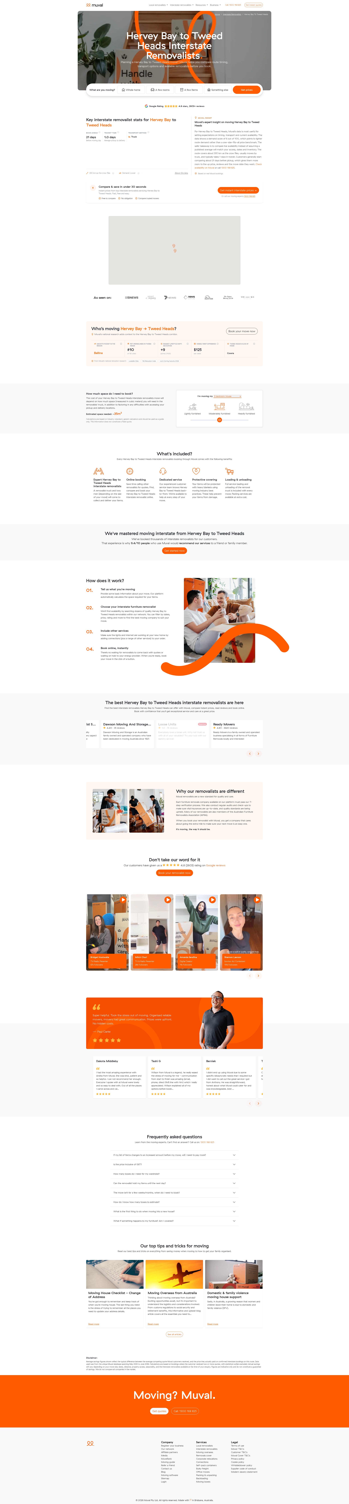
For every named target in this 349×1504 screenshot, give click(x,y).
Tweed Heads (99, 124)
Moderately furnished (219, 413)
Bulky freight (202, 1468)
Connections (202, 1462)
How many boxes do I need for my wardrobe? (136, 1173)
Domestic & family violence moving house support (228, 1295)
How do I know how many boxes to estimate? (136, 1202)
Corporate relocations (206, 1458)
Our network (167, 1449)
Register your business (172, 1445)
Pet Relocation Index (149, 361)
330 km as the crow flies (99, 173)
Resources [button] (201, 5)
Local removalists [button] (157, 5)
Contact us (166, 1468)
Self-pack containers (206, 1465)
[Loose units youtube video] (98, 734)
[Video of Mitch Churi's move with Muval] (152, 932)
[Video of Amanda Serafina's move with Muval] (196, 932)
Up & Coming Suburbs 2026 (169, 361)
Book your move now (241, 331)
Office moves (203, 1471)
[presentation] (249, 753)
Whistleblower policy (241, 1465)
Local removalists (204, 1445)
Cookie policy (237, 1462)
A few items (191, 89)
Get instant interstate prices (237, 190)
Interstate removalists (206, 1449)
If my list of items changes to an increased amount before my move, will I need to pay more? (159, 1155)
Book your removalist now (174, 872)
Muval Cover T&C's (240, 1455)
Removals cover (204, 1455)
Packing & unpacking (206, 1475)
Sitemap (165, 1478)
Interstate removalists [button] (181, 5)
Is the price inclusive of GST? (127, 1164)
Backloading (202, 1478)
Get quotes (254, 5)
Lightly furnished (192, 413)
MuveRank (166, 1458)
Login (163, 1481)
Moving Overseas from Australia (172, 1293)
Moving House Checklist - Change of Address (114, 1295)
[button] (173, 246)
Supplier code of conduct (243, 1468)
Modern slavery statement (244, 1471)
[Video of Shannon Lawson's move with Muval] (241, 932)
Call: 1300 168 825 (185, 1411)
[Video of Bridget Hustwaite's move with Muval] (107, 932)
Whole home (133, 89)
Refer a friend (168, 1465)
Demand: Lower (129, 173)
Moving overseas (204, 1452)
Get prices (246, 89)
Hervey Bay (160, 119)
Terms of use (237, 1445)
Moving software (169, 1475)
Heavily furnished (246, 413)
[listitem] (108, 348)
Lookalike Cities (134, 361)
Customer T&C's (239, 1452)
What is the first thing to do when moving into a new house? (144, 1211)
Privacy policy (237, 1458)
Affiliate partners (169, 1452)
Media (164, 1455)
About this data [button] (181, 173)
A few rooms (162, 89)
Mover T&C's (237, 1449)
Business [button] (214, 5)
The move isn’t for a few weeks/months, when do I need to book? (146, 1192)
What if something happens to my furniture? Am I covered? (143, 1220)
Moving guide (168, 1462)
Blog (163, 1471)
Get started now (174, 550)
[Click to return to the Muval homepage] (94, 5)
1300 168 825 (233, 5)
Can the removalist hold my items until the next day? (139, 1183)
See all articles (174, 1334)
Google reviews (215, 865)
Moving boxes (203, 1481)
